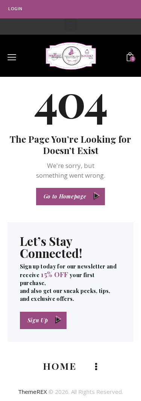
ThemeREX (32, 391)
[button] (70, 24)
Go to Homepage (65, 196)
